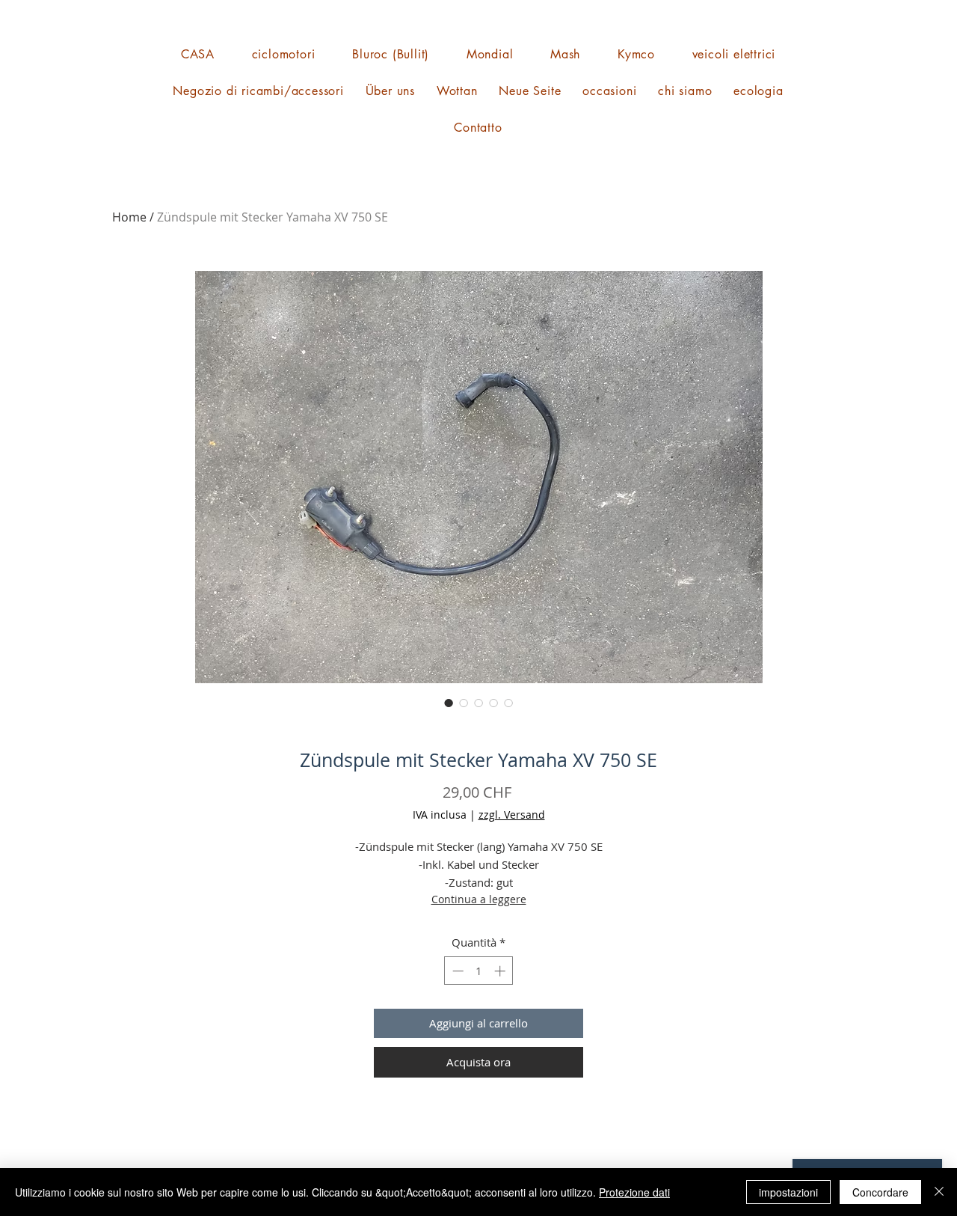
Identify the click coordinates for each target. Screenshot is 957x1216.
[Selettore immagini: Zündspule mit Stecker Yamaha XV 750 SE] (448, 702)
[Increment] (501, 971)
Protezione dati (634, 1192)
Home (129, 217)
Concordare (880, 1192)
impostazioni (788, 1192)
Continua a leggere (478, 899)
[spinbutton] (479, 971)
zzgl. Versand (511, 814)
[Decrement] (456, 971)
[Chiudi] (939, 1192)
